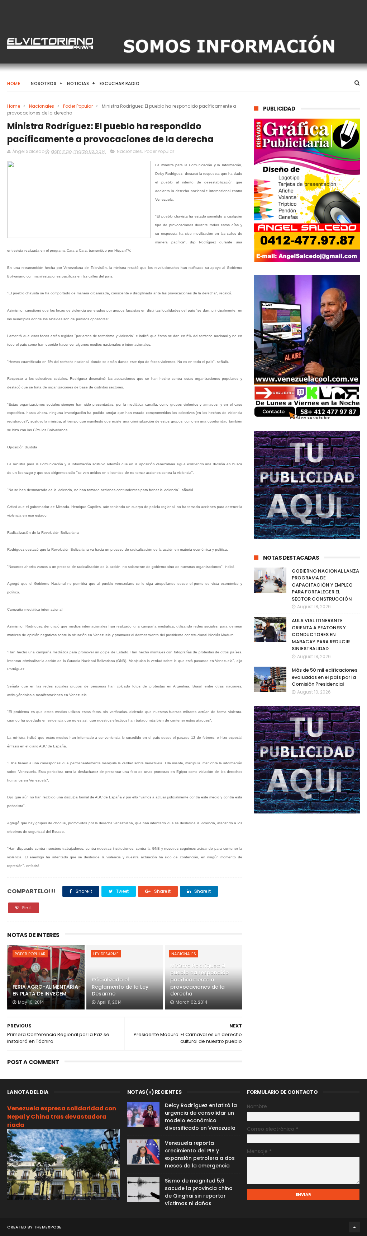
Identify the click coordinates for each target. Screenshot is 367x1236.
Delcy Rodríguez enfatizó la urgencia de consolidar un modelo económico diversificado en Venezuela (201, 1117)
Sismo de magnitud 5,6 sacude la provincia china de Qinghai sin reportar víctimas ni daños (199, 1192)
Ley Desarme (106, 954)
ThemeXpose (48, 1227)
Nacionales (41, 106)
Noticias (78, 83)
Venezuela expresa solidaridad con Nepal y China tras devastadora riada (61, 1116)
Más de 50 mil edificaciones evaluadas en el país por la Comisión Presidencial (324, 677)
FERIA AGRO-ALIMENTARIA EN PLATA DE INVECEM (45, 990)
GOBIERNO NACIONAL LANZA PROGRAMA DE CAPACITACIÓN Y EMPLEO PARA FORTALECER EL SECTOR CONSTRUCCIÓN (325, 585)
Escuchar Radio (119, 83)
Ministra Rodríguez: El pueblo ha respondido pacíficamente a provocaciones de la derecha (199, 979)
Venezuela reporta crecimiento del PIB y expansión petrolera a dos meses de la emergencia (200, 1154)
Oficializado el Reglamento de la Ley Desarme (120, 986)
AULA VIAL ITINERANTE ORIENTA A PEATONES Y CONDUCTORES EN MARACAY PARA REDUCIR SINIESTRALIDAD (321, 634)
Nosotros (43, 83)
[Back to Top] (354, 1227)
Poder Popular (78, 106)
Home (13, 83)
